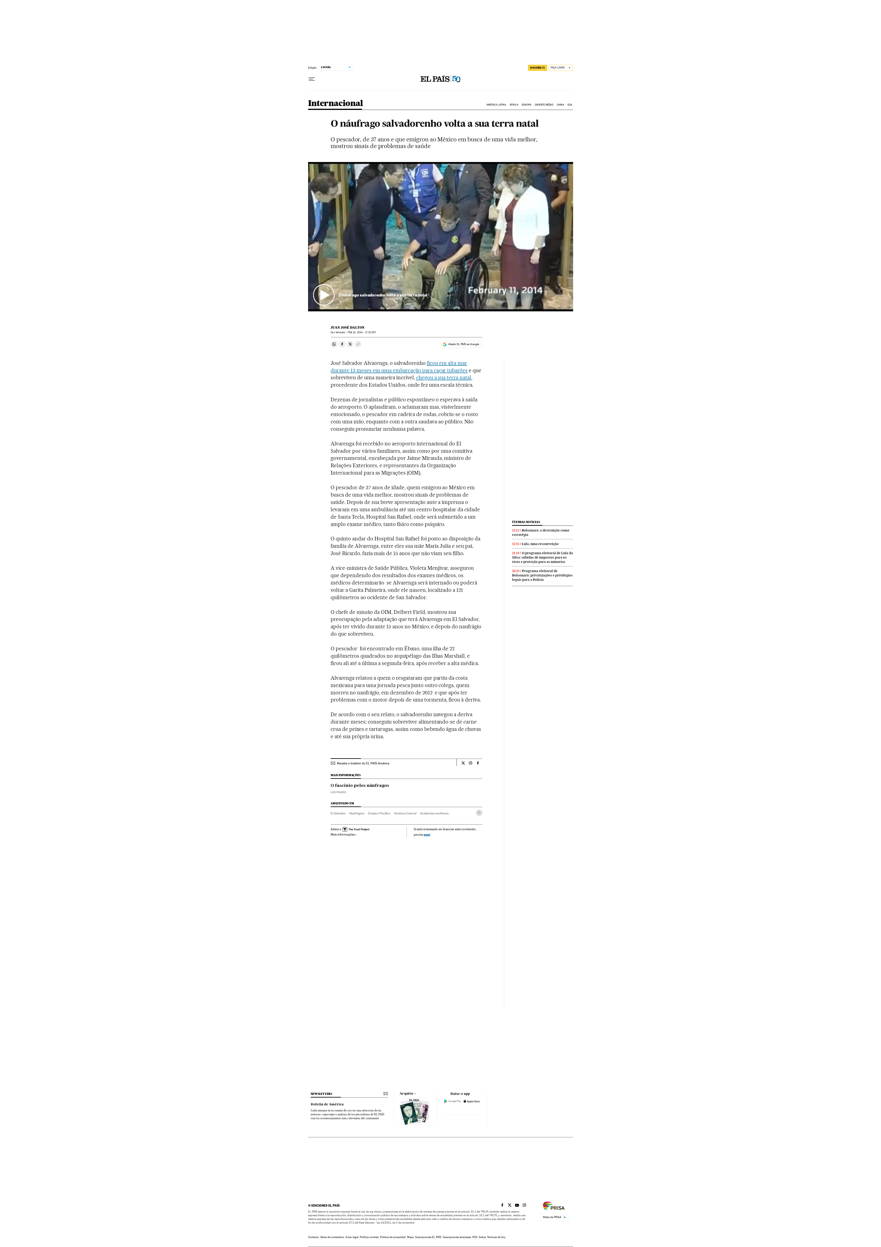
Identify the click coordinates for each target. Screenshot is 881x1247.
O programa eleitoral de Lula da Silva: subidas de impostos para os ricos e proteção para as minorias (542, 557)
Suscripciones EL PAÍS (428, 1237)
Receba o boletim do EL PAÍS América (363, 763)
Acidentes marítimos (434, 813)
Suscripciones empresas (457, 1237)
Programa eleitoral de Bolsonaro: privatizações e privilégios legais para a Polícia (542, 575)
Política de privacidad (393, 1237)
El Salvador (338, 813)
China (560, 104)
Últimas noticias (526, 522)
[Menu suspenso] (311, 79)
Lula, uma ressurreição (540, 544)
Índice (482, 1237)
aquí (427, 834)
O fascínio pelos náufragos (360, 786)
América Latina (496, 104)
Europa (526, 104)
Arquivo (406, 1093)
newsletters (321, 1094)
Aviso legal (352, 1237)
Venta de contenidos (332, 1237)
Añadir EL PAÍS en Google (463, 344)
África (514, 104)
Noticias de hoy (496, 1237)
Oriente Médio (544, 104)
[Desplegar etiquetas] (479, 813)
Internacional (335, 103)
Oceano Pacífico (379, 813)
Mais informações (343, 834)
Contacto (313, 1237)
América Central (405, 813)
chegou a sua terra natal (443, 377)
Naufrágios (356, 813)
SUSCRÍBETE (537, 67)
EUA (570, 104)
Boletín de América (327, 1104)
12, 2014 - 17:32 (362, 332)
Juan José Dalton (348, 327)
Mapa (410, 1237)
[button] (440, 236)
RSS (474, 1237)
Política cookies (369, 1237)
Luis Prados (338, 792)
